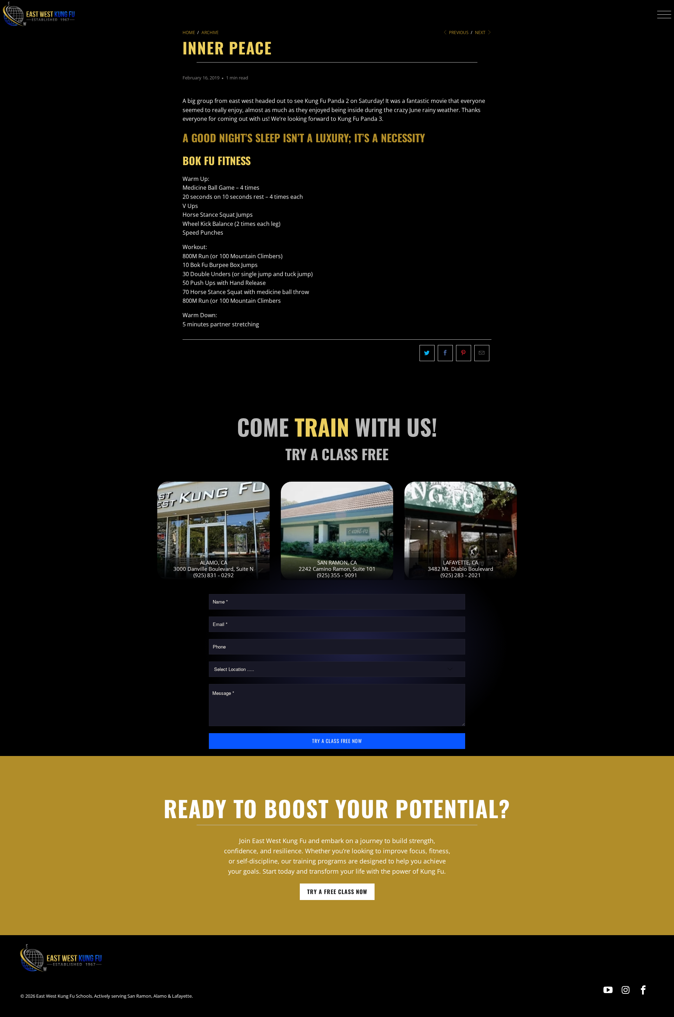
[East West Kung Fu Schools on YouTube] (608, 990)
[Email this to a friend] (481, 353)
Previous (458, 32)
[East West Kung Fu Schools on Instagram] (626, 990)
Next (481, 32)
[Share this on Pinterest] (463, 353)
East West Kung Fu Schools (64, 996)
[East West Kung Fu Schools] (38, 14)
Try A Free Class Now (337, 891)
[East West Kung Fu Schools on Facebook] (643, 990)
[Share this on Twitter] (427, 353)
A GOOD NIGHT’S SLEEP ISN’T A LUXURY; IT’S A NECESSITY (304, 137)
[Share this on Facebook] (445, 353)
